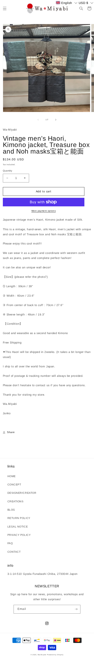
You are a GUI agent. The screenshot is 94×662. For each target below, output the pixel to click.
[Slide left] (38, 119)
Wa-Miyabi (42, 654)
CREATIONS (15, 501)
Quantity (7, 170)
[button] (5, 8)
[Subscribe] (76, 609)
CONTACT (14, 551)
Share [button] (11, 432)
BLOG (11, 509)
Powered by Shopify (55, 654)
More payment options (43, 211)
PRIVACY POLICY (19, 534)
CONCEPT (14, 484)
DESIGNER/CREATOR (21, 492)
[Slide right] (56, 119)
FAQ (10, 543)
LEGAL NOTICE (17, 526)
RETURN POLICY (18, 518)
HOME (11, 476)
